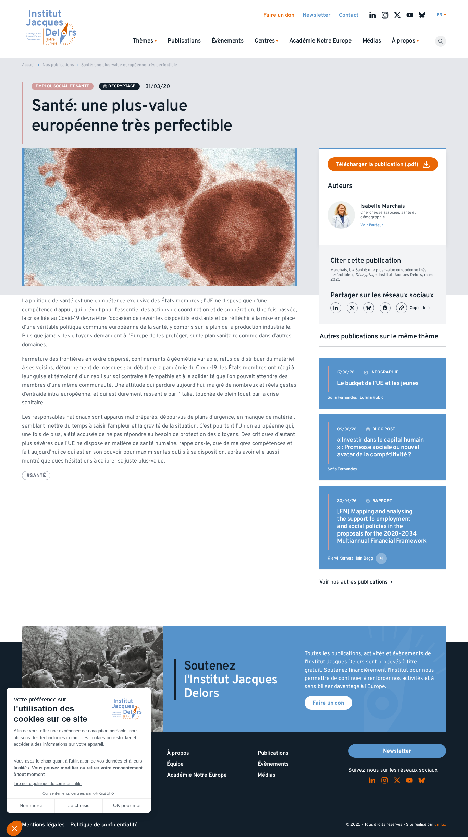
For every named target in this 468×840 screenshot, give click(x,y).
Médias (371, 40)
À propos (178, 753)
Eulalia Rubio (372, 397)
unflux (440, 824)
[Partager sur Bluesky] (368, 307)
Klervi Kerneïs (340, 558)
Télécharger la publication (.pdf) (377, 164)
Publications (184, 40)
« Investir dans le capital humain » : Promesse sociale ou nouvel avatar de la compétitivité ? (380, 447)
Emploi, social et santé (62, 86)
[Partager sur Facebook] (385, 307)
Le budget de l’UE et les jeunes (378, 383)
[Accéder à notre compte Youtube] (409, 15)
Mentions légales (43, 824)
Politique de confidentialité (104, 824)
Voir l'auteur (371, 225)
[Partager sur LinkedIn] (335, 307)
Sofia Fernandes (342, 397)
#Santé (36, 475)
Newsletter (317, 15)
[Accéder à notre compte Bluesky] (422, 15)
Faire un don (278, 15)
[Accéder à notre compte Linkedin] (372, 15)
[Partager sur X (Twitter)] (352, 307)
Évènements (228, 40)
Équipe (175, 764)
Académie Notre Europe (320, 40)
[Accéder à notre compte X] (397, 15)
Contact (348, 15)
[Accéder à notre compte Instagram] (385, 15)
